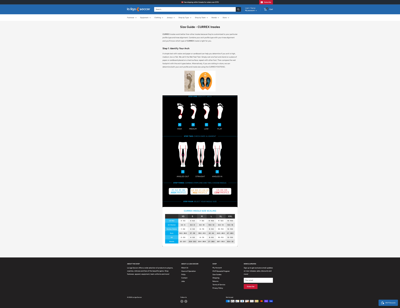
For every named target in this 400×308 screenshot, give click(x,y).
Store (225, 18)
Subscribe (267, 2)
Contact (184, 278)
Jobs (183, 281)
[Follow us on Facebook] (185, 301)
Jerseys (169, 18)
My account (250, 10)
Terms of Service (218, 285)
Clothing (157, 18)
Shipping (215, 278)
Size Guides (216, 274)
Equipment (144, 18)
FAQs (183, 274)
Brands (214, 18)
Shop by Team (200, 18)
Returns (215, 281)
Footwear (130, 18)
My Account (217, 268)
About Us (184, 268)
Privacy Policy (217, 288)
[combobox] (195, 9)
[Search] (238, 9)
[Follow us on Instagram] (181, 301)
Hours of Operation (188, 271)
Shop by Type (183, 18)
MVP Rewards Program (221, 271)
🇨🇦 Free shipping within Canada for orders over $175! (200, 2)
